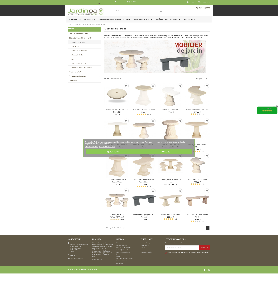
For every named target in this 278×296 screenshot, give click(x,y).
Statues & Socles (77, 55)
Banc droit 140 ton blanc (170, 215)
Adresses (143, 250)
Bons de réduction (146, 252)
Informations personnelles (149, 243)
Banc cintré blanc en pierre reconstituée (144, 181)
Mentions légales (121, 245)
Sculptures (75, 59)
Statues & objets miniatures (81, 68)
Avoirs (143, 247)
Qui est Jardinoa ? (122, 250)
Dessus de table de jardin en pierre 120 (117, 111)
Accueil (71, 29)
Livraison (119, 243)
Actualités (119, 263)
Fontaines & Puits (75, 72)
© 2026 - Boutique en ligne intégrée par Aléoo (82, 269)
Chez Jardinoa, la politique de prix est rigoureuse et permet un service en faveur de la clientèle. (102, 244)
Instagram (208, 269)
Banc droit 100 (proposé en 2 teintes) (143, 216)
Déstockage (73, 80)
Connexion (192, 2)
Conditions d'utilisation (123, 247)
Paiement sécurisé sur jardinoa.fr (123, 253)
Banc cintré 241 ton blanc (197, 180)
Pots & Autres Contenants (78, 34)
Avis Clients (267, 108)
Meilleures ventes (98, 257)
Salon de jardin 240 (117, 215)
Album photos (97, 259)
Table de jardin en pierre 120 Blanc (197, 146)
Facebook (204, 269)
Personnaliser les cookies (107, 146)
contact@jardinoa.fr (77, 258)
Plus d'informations (91, 146)
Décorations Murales (79, 63)
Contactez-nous (121, 261)
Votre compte (147, 239)
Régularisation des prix (99, 249)
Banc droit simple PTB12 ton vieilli (197, 216)
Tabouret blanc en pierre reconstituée (117, 181)
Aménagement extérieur (78, 76)
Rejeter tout (112, 151)
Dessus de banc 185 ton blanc (197, 110)
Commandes (145, 245)
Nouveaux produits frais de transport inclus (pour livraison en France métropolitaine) (102, 253)
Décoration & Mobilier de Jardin (80, 38)
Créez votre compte (204, 2)
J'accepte (165, 151)
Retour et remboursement (124, 258)
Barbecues (75, 46)
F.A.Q (118, 256)
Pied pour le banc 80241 (170, 110)
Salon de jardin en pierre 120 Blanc (170, 181)
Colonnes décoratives (79, 51)
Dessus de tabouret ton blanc (144, 110)
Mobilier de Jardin (78, 42)
